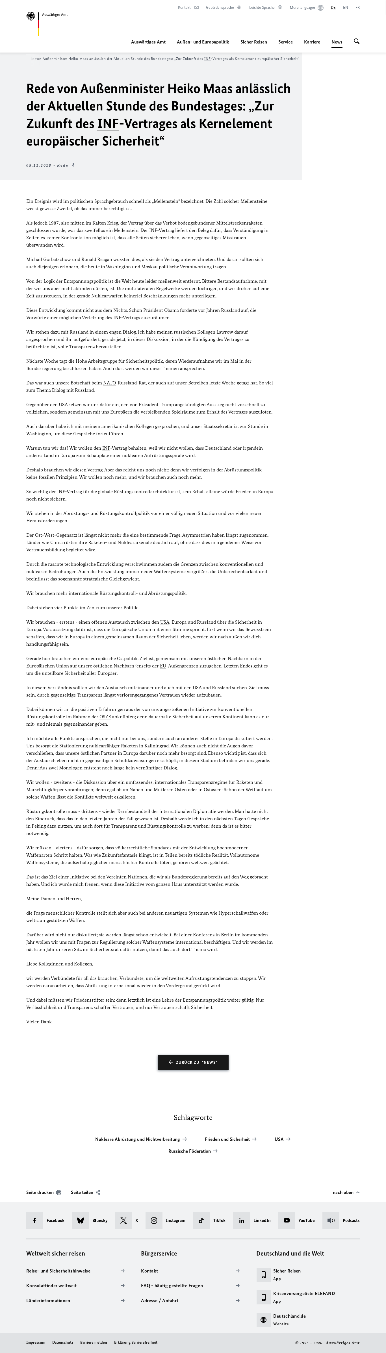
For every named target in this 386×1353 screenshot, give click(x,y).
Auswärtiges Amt (148, 42)
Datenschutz (62, 1342)
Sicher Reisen (253, 42)
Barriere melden (93, 1342)
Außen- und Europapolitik (203, 42)
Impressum (35, 1342)
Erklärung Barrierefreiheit (135, 1342)
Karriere (312, 42)
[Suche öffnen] (357, 42)
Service (285, 42)
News (336, 43)
